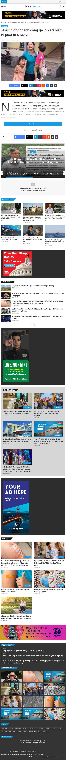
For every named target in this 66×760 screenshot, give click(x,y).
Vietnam (14, 22)
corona (11, 728)
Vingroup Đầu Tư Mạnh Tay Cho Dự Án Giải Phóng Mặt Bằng (33, 286)
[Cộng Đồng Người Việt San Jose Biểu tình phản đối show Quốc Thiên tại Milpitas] (33, 689)
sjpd (14, 731)
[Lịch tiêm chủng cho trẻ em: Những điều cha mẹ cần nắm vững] (54, 701)
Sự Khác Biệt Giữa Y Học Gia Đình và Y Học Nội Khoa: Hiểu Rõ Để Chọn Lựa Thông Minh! (49, 563)
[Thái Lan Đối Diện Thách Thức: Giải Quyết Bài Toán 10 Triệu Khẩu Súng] (33, 230)
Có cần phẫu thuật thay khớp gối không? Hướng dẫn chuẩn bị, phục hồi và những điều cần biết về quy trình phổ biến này (15, 563)
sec (10, 731)
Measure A (47, 728)
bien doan (4, 728)
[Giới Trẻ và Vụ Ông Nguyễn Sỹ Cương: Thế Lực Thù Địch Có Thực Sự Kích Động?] (11, 208)
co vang (25, 728)
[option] (33, 160)
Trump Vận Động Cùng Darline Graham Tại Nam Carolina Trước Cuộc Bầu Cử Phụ (29, 1)
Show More (32, 124)
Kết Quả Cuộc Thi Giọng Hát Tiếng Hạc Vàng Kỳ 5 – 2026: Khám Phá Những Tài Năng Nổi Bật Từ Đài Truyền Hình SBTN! (17, 469)
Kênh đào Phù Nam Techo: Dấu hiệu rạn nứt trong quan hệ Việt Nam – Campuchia (32, 218)
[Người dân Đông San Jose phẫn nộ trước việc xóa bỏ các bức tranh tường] (33, 714)
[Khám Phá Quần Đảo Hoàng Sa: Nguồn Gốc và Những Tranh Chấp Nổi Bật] (55, 231)
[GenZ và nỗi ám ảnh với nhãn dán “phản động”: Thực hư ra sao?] (11, 230)
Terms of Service (51, 757)
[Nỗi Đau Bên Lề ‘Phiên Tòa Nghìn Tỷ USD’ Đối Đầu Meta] (54, 689)
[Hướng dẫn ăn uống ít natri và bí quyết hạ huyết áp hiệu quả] (54, 714)
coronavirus (18, 728)
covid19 (31, 728)
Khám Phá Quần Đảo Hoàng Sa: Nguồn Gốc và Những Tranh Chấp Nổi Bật (54, 241)
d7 (36, 728)
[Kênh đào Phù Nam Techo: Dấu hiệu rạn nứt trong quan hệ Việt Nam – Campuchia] (33, 209)
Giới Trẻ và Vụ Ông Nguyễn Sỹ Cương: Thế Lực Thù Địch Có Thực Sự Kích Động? (11, 217)
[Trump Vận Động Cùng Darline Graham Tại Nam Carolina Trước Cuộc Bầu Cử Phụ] (6, 318)
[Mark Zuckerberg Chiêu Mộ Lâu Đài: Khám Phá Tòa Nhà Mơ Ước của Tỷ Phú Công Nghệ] (6, 295)
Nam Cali (55, 728)
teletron (19, 731)
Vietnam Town (32, 731)
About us (36, 757)
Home (4, 22)
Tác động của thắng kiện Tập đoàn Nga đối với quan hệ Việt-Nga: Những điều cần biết (33, 160)
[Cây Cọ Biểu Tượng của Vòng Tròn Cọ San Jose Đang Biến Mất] (54, 676)
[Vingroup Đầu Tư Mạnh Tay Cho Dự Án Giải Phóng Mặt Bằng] (6, 288)
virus (39, 731)
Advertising (43, 757)
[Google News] (37, 130)
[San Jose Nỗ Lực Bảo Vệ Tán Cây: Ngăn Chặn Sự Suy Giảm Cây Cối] (11, 714)
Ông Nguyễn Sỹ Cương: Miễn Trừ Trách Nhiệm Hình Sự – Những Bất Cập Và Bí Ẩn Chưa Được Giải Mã (55, 217)
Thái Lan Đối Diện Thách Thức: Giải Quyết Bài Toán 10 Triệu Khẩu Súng (32, 239)
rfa (60, 728)
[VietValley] (33, 6)
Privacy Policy (61, 757)
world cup (45, 731)
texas (25, 731)
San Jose (4, 731)
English (41, 728)
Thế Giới (9, 22)
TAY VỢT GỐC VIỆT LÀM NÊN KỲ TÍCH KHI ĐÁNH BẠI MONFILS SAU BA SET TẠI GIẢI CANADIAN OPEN (48, 441)
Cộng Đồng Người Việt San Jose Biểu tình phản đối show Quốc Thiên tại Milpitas (47, 413)
